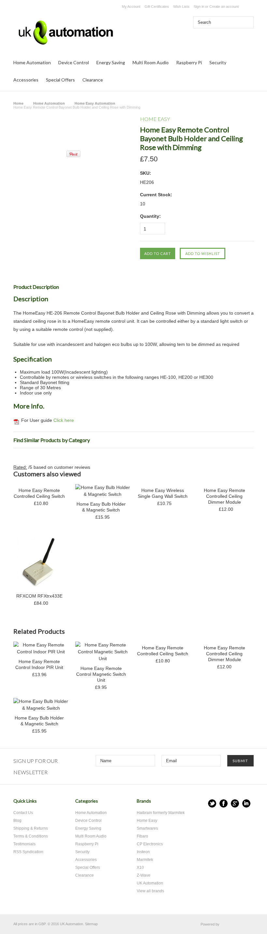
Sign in (199, 6)
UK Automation (150, 883)
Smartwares (147, 828)
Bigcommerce (238, 924)
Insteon (143, 852)
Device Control (73, 62)
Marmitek (145, 859)
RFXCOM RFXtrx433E (39, 596)
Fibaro (142, 836)
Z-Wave (143, 875)
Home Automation (32, 62)
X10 (140, 867)
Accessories (25, 79)
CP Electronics (150, 844)
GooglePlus (235, 803)
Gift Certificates (157, 6)
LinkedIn (246, 803)
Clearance (92, 79)
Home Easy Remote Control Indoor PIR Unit (39, 664)
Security (217, 62)
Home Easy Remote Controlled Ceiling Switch (39, 493)
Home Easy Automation (95, 103)
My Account (131, 6)
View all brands (150, 891)
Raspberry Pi (189, 62)
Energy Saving (110, 62)
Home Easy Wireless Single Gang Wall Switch (163, 493)
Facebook (223, 803)
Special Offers (60, 79)
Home (18, 103)
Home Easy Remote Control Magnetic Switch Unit (101, 674)
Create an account (224, 6)
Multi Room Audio (151, 62)
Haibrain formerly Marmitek (161, 812)
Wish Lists (181, 6)
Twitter (212, 803)
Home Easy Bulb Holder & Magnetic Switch (101, 506)
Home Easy (147, 820)
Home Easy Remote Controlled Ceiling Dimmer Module (224, 496)
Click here (63, 420)
